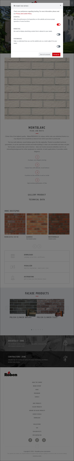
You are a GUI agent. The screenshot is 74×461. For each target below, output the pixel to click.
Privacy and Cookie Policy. (24, 13)
